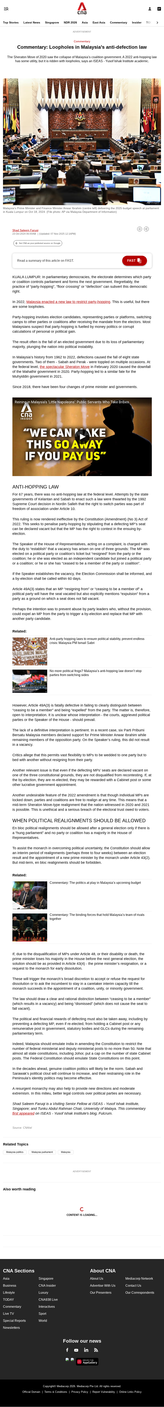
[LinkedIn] (86, 1351)
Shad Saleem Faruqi (25, 230)
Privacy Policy (79, 1391)
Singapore (52, 22)
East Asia (99, 22)
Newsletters (11, 1327)
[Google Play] (67, 1360)
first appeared (23, 1113)
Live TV (8, 1313)
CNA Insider (47, 1285)
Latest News (31, 22)
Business (9, 1285)
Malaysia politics (14, 1152)
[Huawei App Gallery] (87, 1361)
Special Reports (14, 1320)
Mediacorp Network (139, 1278)
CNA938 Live (48, 1299)
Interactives (47, 1306)
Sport (42, 1313)
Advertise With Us (102, 1285)
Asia (85, 22)
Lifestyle (9, 1292)
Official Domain (31, 1391)
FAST (131, 260)
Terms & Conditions (55, 1391)
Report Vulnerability (103, 1391)
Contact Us (133, 1285)
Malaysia (65, 1152)
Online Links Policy (130, 1391)
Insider (136, 22)
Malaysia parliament (42, 1152)
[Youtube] (76, 1350)
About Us (96, 1278)
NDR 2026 (70, 22)
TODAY (151, 22)
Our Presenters (100, 1292)
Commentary (118, 22)
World (43, 1320)
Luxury (43, 1292)
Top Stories (11, 22)
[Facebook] (67, 1351)
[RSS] (96, 1351)
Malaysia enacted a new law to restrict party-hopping (68, 302)
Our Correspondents (139, 1292)
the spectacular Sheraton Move (65, 367)
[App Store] (72, 1360)
